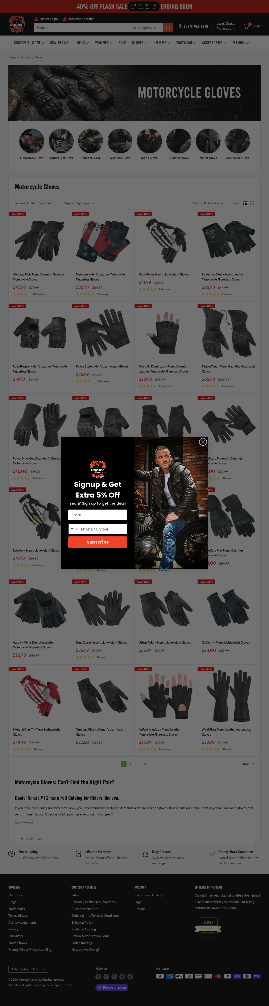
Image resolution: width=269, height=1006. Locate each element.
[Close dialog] (203, 441)
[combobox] (74, 529)
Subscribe (98, 542)
